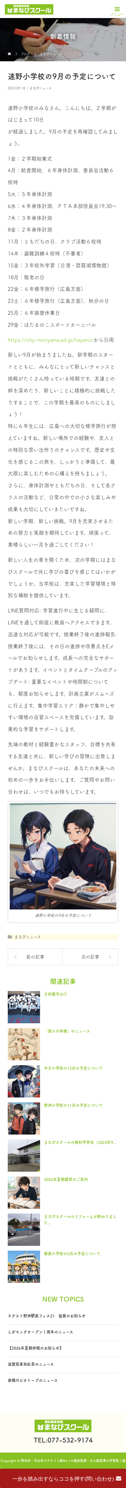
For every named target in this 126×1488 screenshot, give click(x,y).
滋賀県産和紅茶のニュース (31, 1364)
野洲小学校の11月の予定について (73, 1105)
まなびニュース (40, 88)
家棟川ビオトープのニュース (33, 1380)
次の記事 (90, 957)
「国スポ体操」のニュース (67, 1031)
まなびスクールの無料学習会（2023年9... (80, 1142)
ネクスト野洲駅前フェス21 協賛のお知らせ (47, 1316)
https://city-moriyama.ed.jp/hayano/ (50, 339)
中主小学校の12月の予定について (73, 1068)
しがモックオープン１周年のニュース (40, 1332)
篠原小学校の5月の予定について (72, 1253)
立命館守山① (55, 994)
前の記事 (35, 957)
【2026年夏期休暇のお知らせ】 (35, 1348)
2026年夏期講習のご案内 (66, 1179)
